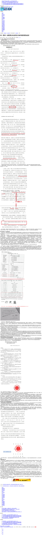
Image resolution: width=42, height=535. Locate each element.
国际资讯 (3, 26)
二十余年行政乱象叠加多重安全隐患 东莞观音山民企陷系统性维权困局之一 (13, 4)
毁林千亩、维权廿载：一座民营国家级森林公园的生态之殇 (10, 517)
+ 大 (20, 37)
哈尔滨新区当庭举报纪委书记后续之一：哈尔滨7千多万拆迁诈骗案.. (12, 524)
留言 (7, 6)
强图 (2, 13)
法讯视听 (3, 27)
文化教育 (3, 24)
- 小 (18, 37)
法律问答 (3, 21)
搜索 (2, 530)
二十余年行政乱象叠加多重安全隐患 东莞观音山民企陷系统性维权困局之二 (13, 3)
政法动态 (3, 15)
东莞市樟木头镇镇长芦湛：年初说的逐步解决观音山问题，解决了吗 (13, 484)
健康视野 (3, 504)
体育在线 (3, 28)
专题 (2, 30)
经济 (2, 16)
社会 (2, 19)
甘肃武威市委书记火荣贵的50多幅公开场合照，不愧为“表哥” (11, 509)
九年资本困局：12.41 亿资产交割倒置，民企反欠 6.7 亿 (10, 2)
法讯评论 (3, 499)
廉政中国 (3, 25)
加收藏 (12, 6)
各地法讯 (3, 22)
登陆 (4, 6)
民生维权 (3, 18)
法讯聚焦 (3, 492)
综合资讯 (3, 14)
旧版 (2, 31)
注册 (5, 6)
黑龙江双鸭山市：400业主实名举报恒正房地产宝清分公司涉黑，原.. (12, 511)
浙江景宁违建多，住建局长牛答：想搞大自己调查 (9, 508)
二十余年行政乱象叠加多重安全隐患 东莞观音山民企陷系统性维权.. (11, 515)
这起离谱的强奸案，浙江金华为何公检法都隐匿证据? (9, 523)
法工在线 (3, 20)
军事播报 (3, 502)
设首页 (10, 6)
